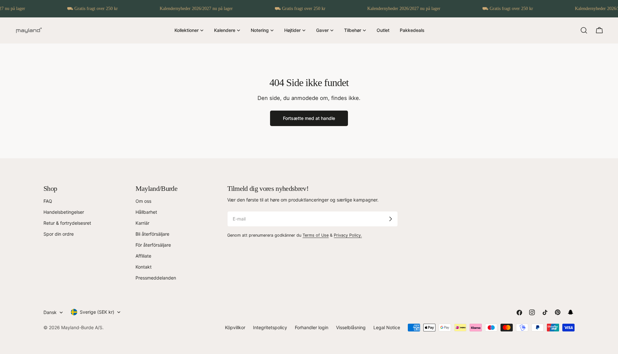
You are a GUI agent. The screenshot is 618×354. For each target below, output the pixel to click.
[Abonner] (390, 219)
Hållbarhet (146, 212)
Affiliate (143, 256)
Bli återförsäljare (152, 234)
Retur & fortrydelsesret (67, 223)
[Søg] (583, 30)
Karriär (142, 223)
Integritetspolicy (270, 327)
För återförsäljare (153, 245)
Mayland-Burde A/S (81, 327)
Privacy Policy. (348, 235)
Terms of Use (316, 235)
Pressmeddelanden (156, 277)
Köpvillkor (235, 327)
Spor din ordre (58, 234)
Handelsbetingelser (63, 212)
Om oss (143, 201)
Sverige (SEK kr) (97, 312)
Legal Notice (386, 327)
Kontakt (144, 267)
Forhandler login (311, 327)
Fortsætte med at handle (309, 118)
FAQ (47, 201)
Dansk (50, 312)
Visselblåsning (351, 327)
